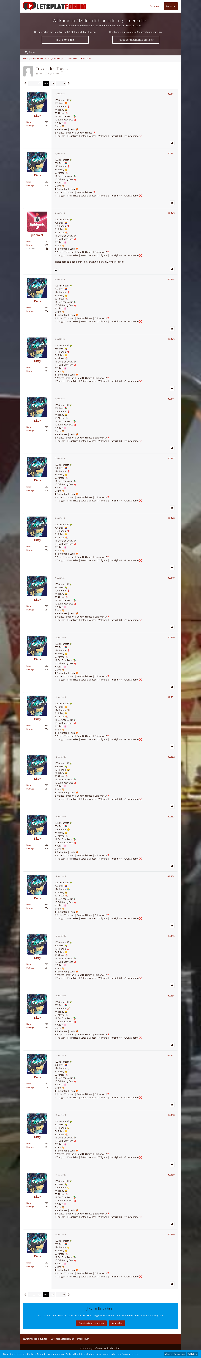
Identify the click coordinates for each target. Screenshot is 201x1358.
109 (52, 83)
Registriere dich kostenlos (108, 1315)
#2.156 (171, 995)
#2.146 (171, 398)
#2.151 (171, 697)
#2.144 (171, 279)
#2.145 (171, 338)
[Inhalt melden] (172, 143)
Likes (28, 122)
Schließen (192, 1354)
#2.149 (171, 577)
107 (39, 83)
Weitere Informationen (175, 1354)
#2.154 (171, 876)
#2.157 (171, 1055)
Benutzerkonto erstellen (91, 1323)
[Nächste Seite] (68, 83)
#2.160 (171, 1234)
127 (63, 83)
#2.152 (171, 756)
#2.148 (171, 518)
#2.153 (171, 816)
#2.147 (171, 458)
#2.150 (171, 637)
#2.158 (171, 1114)
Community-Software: (100, 1348)
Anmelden (117, 1323)
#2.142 (171, 153)
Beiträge (30, 125)
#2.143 (171, 213)
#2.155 (171, 935)
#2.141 (171, 93)
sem (41, 73)
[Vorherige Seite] (25, 83)
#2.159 (171, 1174)
